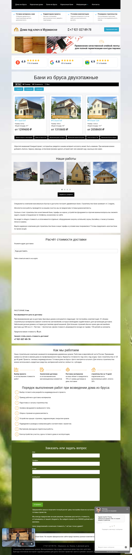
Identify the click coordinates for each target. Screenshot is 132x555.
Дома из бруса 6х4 (40, 137)
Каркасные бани (66, 4)
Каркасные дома (36, 4)
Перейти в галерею (65, 194)
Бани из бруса (51, 4)
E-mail (34, 468)
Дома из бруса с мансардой (24, 137)
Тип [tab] (19, 84)
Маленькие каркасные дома (76, 137)
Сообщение (36, 477)
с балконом (28, 89)
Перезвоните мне (111, 29)
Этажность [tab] (38, 84)
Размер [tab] (27, 84)
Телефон (35, 460)
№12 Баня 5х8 (56, 121)
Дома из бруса (21, 4)
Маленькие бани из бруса (108, 137)
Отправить (37, 504)
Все (47, 84)
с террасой (19, 89)
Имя (33, 452)
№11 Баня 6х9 (20, 121)
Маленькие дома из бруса (57, 137)
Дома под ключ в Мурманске (38, 29)
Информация (81, 4)
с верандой (39, 89)
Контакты (96, 4)
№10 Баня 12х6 (93, 121)
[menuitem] (21, 4)
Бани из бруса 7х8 (92, 137)
